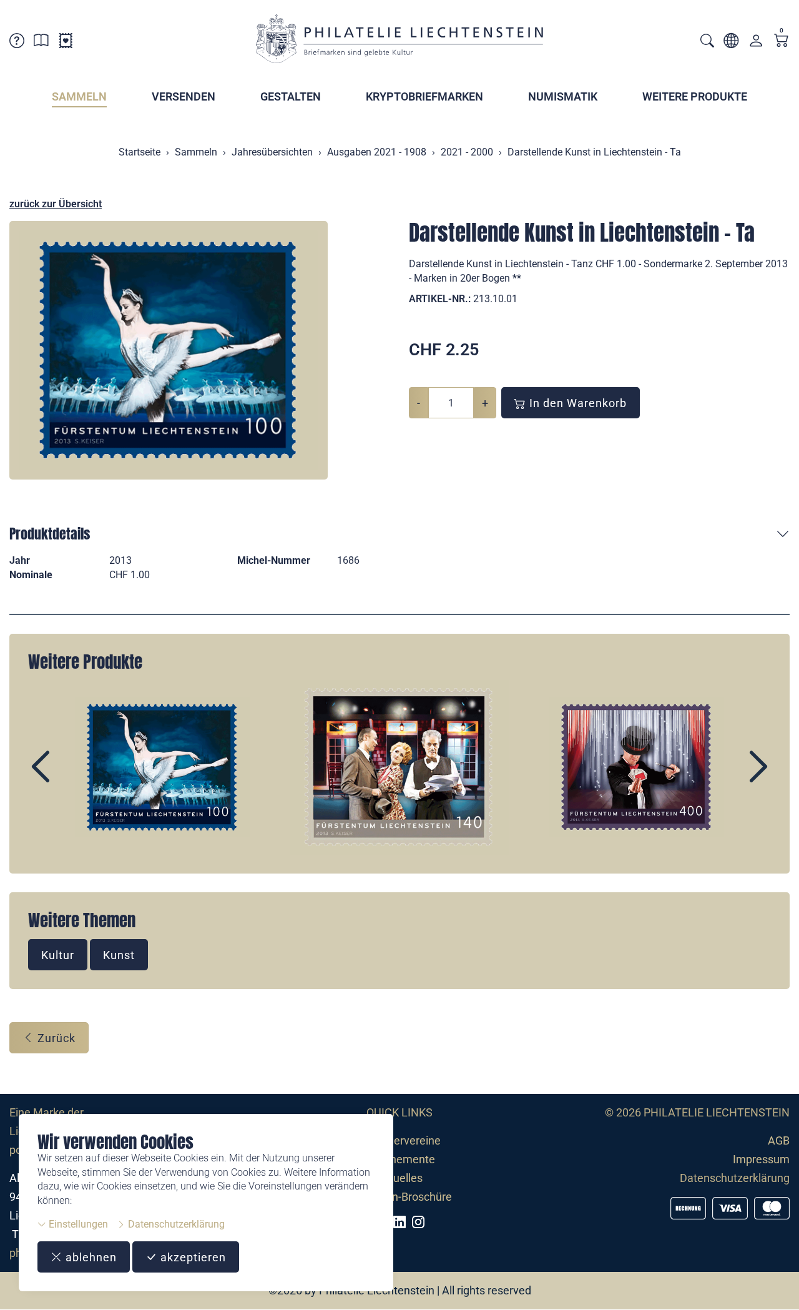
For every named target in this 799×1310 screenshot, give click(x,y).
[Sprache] (730, 43)
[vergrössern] (168, 350)
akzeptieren (191, 1257)
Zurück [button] (55, 1038)
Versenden (183, 96)
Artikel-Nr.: (440, 299)
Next (730, 777)
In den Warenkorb (576, 403)
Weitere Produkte (694, 96)
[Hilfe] (16, 43)
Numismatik (562, 96)
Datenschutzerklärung (175, 1224)
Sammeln (79, 96)
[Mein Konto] (756, 43)
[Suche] (707, 42)
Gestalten (290, 96)
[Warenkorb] (781, 41)
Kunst (119, 955)
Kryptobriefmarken (424, 96)
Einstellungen (77, 1224)
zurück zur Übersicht (55, 204)
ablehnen (89, 1257)
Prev (69, 777)
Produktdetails (49, 533)
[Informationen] (41, 43)
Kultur (57, 955)
